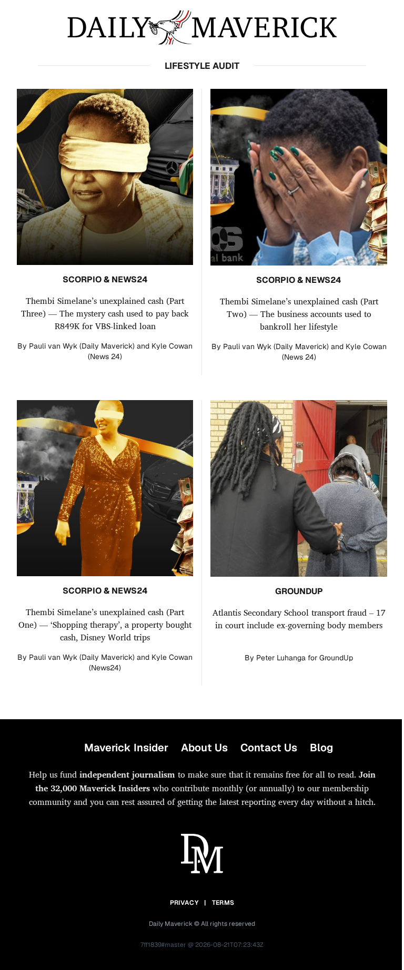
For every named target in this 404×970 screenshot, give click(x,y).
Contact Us (268, 747)
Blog (321, 747)
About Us (204, 747)
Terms (223, 902)
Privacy (184, 902)
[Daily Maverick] (202, 27)
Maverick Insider (126, 747)
